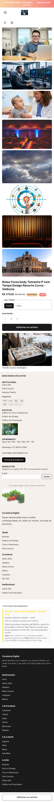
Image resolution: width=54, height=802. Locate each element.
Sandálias (6, 753)
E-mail (4, 473)
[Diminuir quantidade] (5, 319)
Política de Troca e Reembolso (15, 413)
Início (4, 679)
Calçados (6, 574)
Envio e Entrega (8, 768)
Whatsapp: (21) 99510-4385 (14, 447)
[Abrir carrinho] (12, 23)
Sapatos (5, 741)
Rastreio (5, 536)
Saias (4, 718)
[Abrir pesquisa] (5, 23)
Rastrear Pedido (9, 392)
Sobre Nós (6, 385)
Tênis (4, 745)
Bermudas (6, 726)
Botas (4, 749)
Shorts (5, 722)
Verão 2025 (7, 559)
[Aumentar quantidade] (17, 319)
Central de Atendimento (14, 460)
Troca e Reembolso (10, 544)
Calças (5, 714)
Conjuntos (6, 710)
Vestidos (5, 563)
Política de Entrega (10, 416)
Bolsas (5, 570)
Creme (9, 306)
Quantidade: (7, 313)
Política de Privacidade (12, 420)
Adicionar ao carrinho (27, 327)
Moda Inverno (8, 567)
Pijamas (5, 730)
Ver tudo (5, 578)
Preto (19, 306)
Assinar (47, 476)
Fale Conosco (8, 388)
